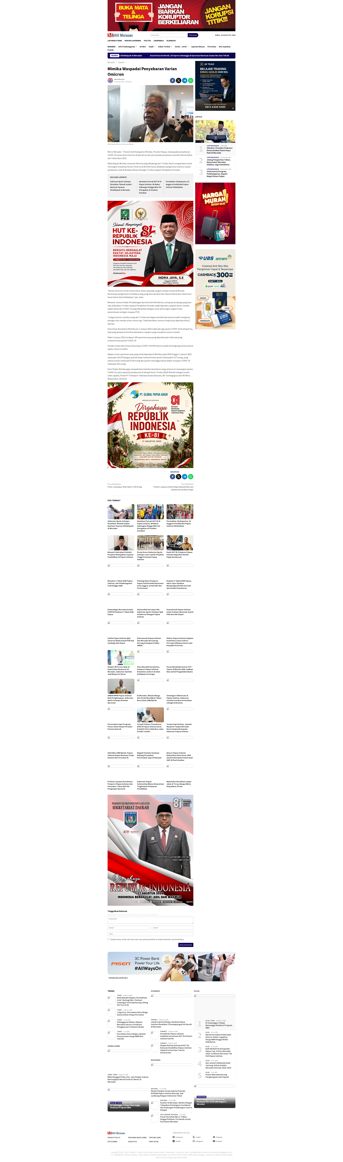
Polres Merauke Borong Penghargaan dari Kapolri (217, 1075)
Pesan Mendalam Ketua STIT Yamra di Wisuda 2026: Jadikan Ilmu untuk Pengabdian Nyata (180, 669)
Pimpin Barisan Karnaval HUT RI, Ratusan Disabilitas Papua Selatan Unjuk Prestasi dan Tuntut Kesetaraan (176, 1049)
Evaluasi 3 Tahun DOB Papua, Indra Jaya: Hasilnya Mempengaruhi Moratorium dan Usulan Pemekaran (179, 584)
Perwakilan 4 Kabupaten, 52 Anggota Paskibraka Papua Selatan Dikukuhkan (177, 184)
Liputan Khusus (213, 146)
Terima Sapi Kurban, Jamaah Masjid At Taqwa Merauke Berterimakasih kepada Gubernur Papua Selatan (179, 728)
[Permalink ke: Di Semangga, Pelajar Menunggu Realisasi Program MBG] (128, 1100)
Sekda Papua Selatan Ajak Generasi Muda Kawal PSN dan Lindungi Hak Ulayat (121, 640)
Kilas (113, 1103)
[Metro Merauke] (120, 35)
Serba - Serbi (112, 1075)
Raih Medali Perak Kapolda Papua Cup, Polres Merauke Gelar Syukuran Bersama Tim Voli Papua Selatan (219, 1052)
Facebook (179, 1137)
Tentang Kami (155, 1137)
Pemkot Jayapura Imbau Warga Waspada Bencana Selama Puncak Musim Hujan (173, 487)
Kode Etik (132, 1141)
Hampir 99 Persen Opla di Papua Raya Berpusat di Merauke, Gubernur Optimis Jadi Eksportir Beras (120, 670)
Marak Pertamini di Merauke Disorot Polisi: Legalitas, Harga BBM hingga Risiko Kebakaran (218, 1038)
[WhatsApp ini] (190, 80)
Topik (119, 1103)
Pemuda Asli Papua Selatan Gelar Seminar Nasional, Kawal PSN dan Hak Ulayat (180, 612)
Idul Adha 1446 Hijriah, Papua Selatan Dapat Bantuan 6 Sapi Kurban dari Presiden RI (121, 755)
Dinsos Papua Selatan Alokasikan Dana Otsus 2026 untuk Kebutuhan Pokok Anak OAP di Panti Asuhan (180, 756)
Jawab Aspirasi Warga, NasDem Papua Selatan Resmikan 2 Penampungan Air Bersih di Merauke (171, 1024)
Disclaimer (112, 1141)
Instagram (199, 1141)
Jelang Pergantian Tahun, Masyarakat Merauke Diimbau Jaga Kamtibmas (219, 162)
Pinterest (219, 1137)
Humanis (155, 991)
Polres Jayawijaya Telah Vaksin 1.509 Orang (125, 485)
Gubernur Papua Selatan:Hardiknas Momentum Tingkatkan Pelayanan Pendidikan (150, 785)
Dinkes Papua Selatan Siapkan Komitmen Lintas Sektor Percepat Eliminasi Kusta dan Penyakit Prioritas (180, 642)
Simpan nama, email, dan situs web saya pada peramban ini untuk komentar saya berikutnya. (147, 939)
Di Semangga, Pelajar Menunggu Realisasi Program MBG (125, 1106)
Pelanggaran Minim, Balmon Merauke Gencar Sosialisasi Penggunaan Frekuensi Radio (130, 1024)
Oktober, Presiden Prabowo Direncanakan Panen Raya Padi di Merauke (219, 150)
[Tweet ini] (178, 80)
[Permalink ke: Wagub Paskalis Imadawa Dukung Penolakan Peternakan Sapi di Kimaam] (150, 743)
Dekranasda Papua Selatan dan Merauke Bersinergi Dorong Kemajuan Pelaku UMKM (149, 642)
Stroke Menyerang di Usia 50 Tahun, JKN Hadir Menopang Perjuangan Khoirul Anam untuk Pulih (203, 55)
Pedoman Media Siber (137, 1137)
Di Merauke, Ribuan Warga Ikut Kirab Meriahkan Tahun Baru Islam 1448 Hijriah (149, 698)
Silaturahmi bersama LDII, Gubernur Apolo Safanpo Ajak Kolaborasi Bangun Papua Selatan (150, 613)
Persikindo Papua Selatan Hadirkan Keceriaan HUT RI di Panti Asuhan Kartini (176, 1036)
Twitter (198, 1137)
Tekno (119, 995)
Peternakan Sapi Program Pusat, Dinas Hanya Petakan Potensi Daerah (120, 726)
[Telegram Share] (184, 80)
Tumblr (178, 1141)
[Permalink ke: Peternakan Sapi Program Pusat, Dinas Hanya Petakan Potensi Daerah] (121, 714)
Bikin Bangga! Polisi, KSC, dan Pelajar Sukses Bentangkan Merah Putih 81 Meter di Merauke (128, 1079)
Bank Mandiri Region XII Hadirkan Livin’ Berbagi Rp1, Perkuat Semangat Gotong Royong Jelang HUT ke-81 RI (132, 1001)
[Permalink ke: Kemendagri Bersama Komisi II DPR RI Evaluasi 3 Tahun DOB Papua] (121, 600)
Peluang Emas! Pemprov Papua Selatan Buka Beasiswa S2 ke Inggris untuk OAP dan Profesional (150, 584)
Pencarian (193, 35)
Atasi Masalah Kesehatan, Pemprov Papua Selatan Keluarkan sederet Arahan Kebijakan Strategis (148, 670)
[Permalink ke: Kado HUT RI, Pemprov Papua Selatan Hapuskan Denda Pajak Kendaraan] (180, 542)
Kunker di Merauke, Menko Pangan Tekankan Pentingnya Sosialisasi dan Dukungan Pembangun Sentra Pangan (176, 1106)
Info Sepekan (165, 1115)
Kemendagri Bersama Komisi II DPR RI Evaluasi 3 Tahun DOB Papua (121, 612)
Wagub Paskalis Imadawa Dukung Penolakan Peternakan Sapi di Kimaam (149, 755)
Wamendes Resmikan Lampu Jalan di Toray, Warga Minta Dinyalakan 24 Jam (179, 784)
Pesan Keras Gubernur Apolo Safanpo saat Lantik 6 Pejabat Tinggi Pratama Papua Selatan (150, 556)
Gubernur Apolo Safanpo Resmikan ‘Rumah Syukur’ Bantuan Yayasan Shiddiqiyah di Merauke (120, 525)
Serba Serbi (114, 1046)
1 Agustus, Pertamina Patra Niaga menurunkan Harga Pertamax (132, 1013)
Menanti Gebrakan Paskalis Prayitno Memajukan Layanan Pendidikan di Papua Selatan (120, 554)
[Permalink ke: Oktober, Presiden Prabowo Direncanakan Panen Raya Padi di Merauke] (215, 131)
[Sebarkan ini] (172, 80)
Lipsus (198, 116)
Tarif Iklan (153, 1141)
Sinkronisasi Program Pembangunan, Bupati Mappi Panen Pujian (217, 174)
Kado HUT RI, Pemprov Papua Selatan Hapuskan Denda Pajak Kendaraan (179, 554)
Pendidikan (201, 1097)
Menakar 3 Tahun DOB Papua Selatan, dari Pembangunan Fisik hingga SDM (120, 583)
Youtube (219, 1141)
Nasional (156, 1060)
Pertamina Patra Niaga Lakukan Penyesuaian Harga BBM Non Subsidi (131, 1036)
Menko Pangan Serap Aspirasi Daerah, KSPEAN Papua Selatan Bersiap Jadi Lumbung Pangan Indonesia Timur (168, 1093)
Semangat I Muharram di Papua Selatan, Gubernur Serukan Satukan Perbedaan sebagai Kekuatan (179, 699)
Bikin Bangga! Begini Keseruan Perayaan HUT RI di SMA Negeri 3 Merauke (212, 1101)
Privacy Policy (114, 1137)
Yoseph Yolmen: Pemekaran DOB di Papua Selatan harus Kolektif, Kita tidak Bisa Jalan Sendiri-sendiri (150, 728)
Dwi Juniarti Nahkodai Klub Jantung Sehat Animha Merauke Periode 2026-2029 (218, 1065)
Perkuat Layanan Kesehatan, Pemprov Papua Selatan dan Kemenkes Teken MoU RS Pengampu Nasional (120, 785)
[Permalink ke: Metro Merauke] (110, 80)
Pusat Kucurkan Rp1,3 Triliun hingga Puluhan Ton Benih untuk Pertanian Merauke (175, 1119)
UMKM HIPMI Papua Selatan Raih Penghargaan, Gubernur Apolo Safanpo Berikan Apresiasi (120, 699)
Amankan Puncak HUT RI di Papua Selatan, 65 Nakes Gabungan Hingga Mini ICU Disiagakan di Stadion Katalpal (150, 187)
